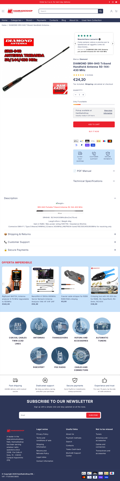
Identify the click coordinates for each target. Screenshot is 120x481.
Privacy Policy (42, 434)
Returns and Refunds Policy (42, 452)
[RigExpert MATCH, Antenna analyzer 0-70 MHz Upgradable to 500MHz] (15, 280)
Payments (41, 20)
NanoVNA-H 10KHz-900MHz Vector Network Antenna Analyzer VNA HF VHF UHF (44, 299)
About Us (73, 20)
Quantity (78, 90)
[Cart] (116, 11)
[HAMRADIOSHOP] (20, 11)
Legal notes (41, 457)
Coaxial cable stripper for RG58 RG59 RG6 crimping (74, 297)
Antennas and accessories (101, 439)
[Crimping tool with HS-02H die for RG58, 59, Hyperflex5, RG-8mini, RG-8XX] (104, 280)
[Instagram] (112, 2)
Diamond (84, 59)
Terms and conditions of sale (43, 439)
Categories (16, 20)
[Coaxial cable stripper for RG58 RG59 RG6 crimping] (74, 280)
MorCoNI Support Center (73, 454)
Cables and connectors (100, 445)
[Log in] (111, 11)
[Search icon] (100, 11)
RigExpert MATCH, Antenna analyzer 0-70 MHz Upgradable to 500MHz (15, 299)
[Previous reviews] (75, 43)
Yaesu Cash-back (73, 449)
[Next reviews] (112, 43)
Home (4, 20)
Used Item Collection (91, 20)
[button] (3, 11)
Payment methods (73, 438)
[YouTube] (116, 2)
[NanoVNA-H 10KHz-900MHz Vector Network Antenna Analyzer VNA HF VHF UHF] (45, 280)
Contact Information (44, 461)
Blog (64, 20)
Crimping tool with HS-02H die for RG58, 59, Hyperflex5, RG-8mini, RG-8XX (103, 299)
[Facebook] (109, 2)
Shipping (89, 84)
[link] (15, 431)
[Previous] (3, 284)
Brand (29, 20)
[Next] (117, 284)
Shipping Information (41, 445)
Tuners (98, 434)
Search (69, 442)
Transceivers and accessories (103, 452)
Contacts (54, 20)
